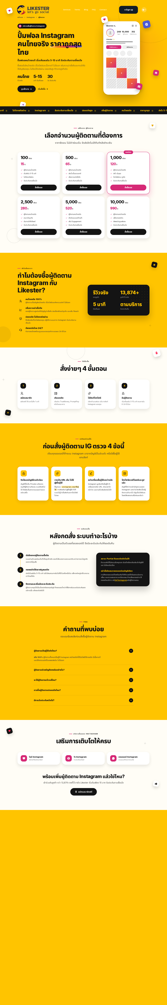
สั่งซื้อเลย (38, 187)
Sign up (129, 9)
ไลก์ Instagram (121, 580)
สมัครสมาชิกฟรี (85, 792)
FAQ (94, 9)
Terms (77, 9)
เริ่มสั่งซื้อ (41, 89)
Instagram (31, 17)
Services (67, 9)
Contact (103, 9)
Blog (86, 9)
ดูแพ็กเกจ (25, 89)
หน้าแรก (20, 17)
